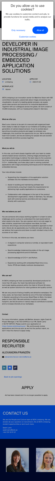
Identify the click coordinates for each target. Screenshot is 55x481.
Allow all (40, 30)
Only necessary (18, 30)
